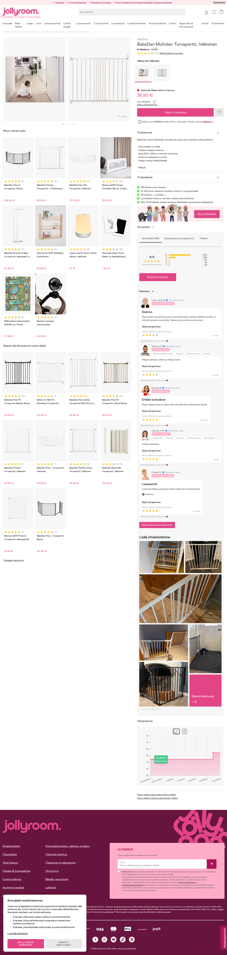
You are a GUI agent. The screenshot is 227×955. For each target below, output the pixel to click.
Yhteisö (204, 238)
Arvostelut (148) (150, 238)
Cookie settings (11, 879)
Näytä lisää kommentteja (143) (157, 524)
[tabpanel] (34, 79)
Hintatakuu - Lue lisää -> (153, 194)
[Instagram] (104, 939)
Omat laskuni (10, 862)
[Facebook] (95, 939)
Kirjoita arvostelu (157, 277)
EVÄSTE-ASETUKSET (64, 943)
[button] (214, 12)
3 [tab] (69, 124)
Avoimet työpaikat (13, 887)
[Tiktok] (123, 939)
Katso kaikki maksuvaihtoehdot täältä (156, 794)
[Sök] (182, 11)
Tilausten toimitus (56, 854)
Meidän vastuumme (56, 879)
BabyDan (142, 39)
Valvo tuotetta (175, 112)
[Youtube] (113, 939)
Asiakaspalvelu (219, 2)
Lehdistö (50, 887)
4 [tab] (72, 124)
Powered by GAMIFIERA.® (150, 709)
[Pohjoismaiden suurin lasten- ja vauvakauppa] (20, 11)
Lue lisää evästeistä (17, 933)
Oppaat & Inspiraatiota (16, 871)
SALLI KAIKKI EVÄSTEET (25, 943)
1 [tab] (62, 124)
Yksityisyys (52, 871)
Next (127, 79)
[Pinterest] (132, 939)
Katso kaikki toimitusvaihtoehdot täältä (157, 798)
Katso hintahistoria (147, 104)
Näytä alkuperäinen (151, 326)
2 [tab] (66, 124)
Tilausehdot (9, 854)
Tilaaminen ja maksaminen (60, 862)
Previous (6, 79)
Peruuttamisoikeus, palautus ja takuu (67, 846)
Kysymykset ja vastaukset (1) (179, 238)
